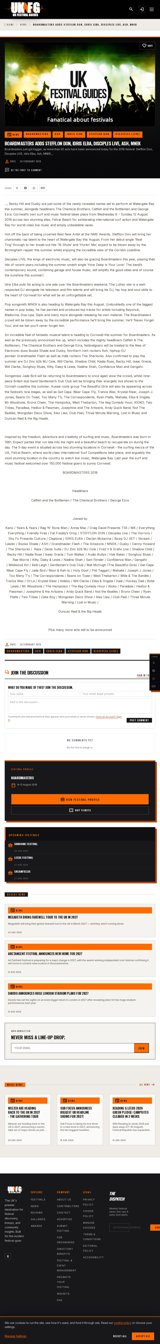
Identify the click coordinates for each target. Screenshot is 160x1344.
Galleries (38, 1219)
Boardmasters (37, 134)
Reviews (37, 1212)
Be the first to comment (23, 170)
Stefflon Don (99, 134)
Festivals (38, 1199)
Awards (36, 1225)
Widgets (63, 1293)
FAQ (59, 1300)
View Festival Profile (80, 799)
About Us (64, 1199)
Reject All (120, 1336)
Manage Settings (15, 1336)
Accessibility (93, 1257)
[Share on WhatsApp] (153, 679)
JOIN (141, 1048)
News (23, 24)
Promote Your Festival (64, 1282)
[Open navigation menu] (151, 9)
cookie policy (122, 1322)
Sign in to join (146, 675)
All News (147, 1084)
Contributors (68, 1206)
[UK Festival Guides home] (15, 1190)
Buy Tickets (80, 810)
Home (10, 24)
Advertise (64, 1219)
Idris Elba (75, 134)
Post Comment (139, 720)
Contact (64, 1212)
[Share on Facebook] (153, 671)
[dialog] (80, 1330)
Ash (57, 134)
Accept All (143, 1336)
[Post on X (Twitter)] (153, 663)
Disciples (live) (128, 134)
